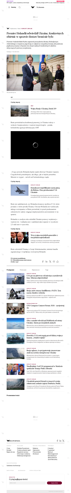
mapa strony (10, 470)
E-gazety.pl (51, 450)
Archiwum (36, 454)
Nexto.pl (50, 452)
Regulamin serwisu (22, 452)
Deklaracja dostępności (24, 455)
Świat (19, 28)
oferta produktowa (35, 470)
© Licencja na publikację (18, 258)
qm (12, 97)
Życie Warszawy (52, 459)
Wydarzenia (40, 7)
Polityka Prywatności (23, 448)
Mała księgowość (53, 454)
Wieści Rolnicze (52, 457)
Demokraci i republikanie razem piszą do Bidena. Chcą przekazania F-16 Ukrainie (45, 190)
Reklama (35, 448)
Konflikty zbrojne (26, 28)
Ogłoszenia (36, 450)
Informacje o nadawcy (23, 454)
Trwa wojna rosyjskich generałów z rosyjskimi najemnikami (44, 236)
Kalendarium (21, 470)
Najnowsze (36, 270)
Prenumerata (37, 452)
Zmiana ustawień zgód (24, 450)
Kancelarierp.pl (52, 455)
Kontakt (9, 450)
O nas (8, 448)
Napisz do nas (11, 452)
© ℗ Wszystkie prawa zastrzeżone (21, 260)
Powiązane (10, 270)
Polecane (23, 270)
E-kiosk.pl (50, 448)
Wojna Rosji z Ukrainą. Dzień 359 (43, 109)
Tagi (46, 270)
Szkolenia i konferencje (13, 465)
